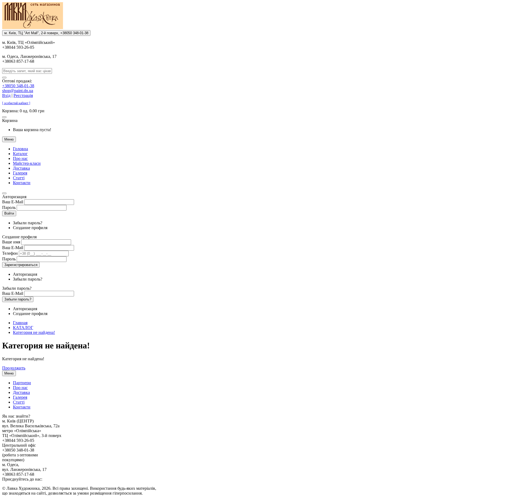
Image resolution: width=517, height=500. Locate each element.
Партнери (22, 382)
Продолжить (13, 368)
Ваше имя (11, 242)
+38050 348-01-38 (18, 85)
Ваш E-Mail (12, 202)
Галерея (20, 173)
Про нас (20, 158)
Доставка (21, 168)
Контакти (21, 182)
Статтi (19, 178)
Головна (20, 148)
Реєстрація (23, 95)
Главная (20, 322)
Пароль (9, 207)
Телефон (10, 253)
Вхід (6, 95)
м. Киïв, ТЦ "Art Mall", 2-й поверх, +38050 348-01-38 (46, 33)
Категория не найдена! (34, 332)
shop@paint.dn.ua (17, 90)
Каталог (20, 153)
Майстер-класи (27, 163)
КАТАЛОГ (23, 327)
